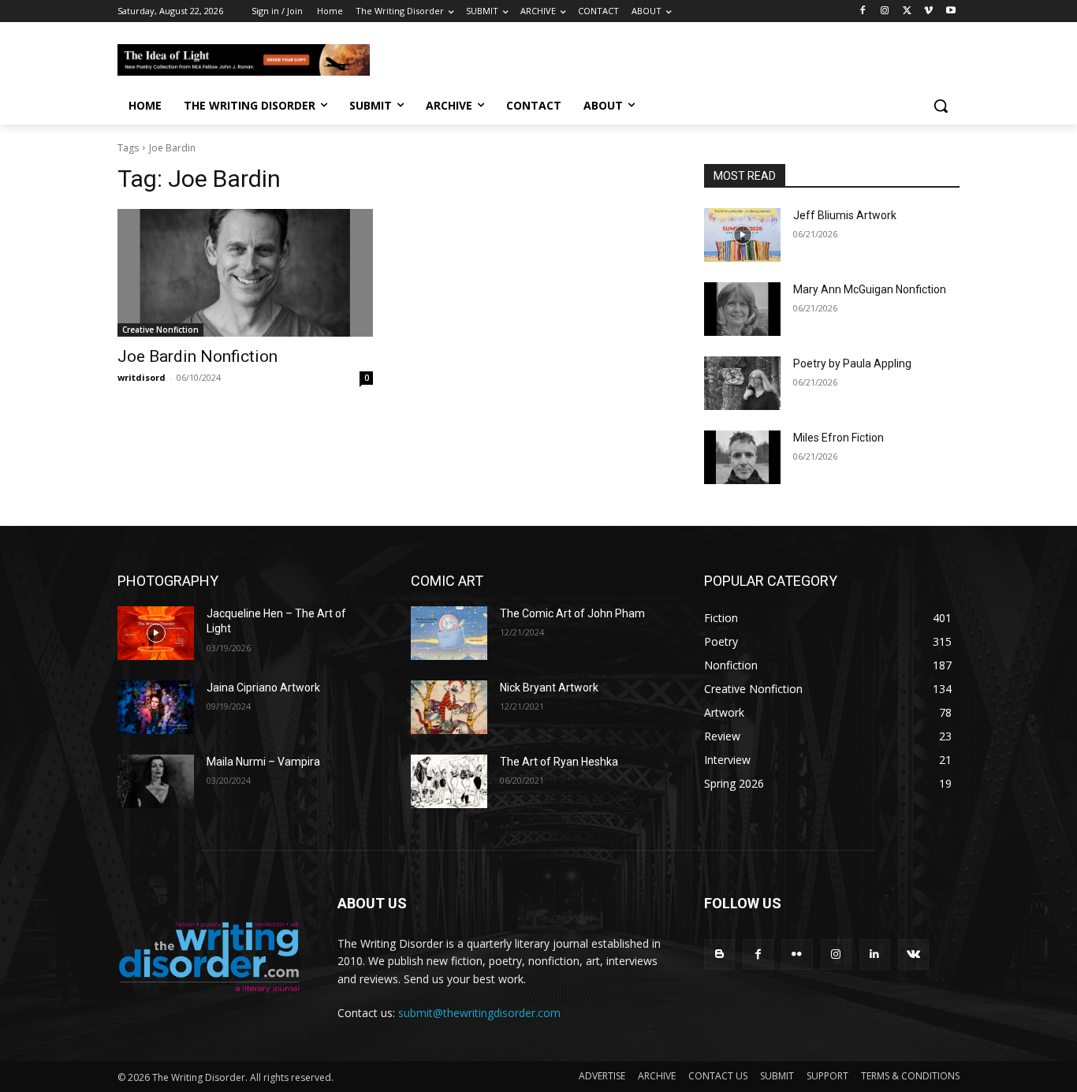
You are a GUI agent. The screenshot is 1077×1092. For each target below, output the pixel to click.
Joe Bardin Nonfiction (197, 356)
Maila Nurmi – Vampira (263, 761)
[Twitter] (907, 11)
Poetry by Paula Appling (852, 363)
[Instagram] (885, 11)
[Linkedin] (874, 954)
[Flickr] (796, 954)
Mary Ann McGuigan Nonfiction (869, 289)
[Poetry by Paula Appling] (742, 383)
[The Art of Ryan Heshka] (449, 781)
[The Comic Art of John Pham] (449, 633)
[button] (941, 106)
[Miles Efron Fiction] (742, 457)
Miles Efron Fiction (838, 437)
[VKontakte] (913, 954)
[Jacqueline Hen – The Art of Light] (155, 633)
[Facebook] (863, 11)
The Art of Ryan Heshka (559, 761)
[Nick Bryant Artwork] (449, 707)
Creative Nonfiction (160, 329)
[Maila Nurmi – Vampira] (155, 781)
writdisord (141, 377)
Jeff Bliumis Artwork (844, 215)
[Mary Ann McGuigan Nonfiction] (742, 309)
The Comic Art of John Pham (572, 613)
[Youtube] (950, 11)
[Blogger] (719, 954)
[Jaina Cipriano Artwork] (155, 707)
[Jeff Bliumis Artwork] (742, 235)
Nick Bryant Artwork (549, 687)
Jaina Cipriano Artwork (263, 687)
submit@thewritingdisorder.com (479, 1012)
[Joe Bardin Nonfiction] (245, 273)
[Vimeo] (928, 11)
